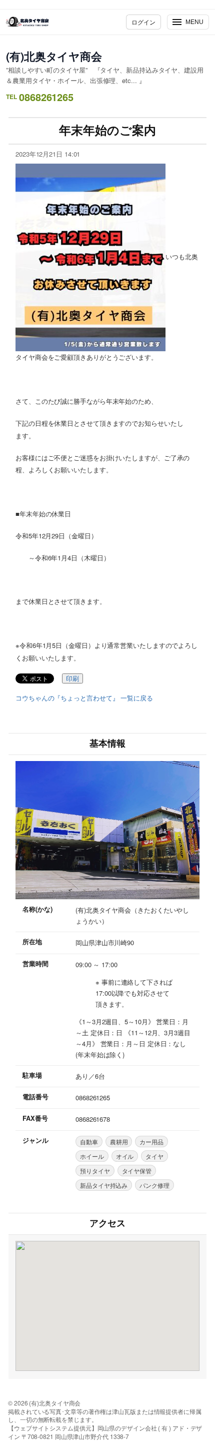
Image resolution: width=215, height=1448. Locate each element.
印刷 (72, 678)
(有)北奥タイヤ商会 (54, 56)
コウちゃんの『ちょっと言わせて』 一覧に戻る (84, 697)
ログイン (144, 22)
